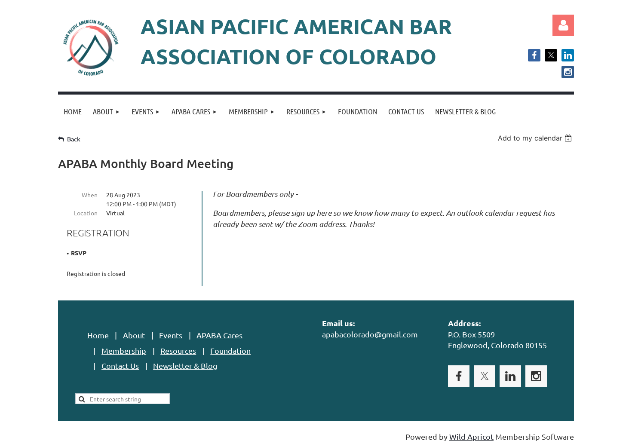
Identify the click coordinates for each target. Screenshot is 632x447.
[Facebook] (534, 55)
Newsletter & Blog (185, 365)
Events (170, 335)
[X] (551, 55)
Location (86, 213)
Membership (123, 350)
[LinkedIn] (567, 55)
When (90, 195)
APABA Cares (219, 335)
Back (73, 139)
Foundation (230, 350)
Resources (178, 350)
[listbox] (536, 138)
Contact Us (120, 365)
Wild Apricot (471, 436)
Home (98, 335)
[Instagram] (567, 72)
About (134, 335)
